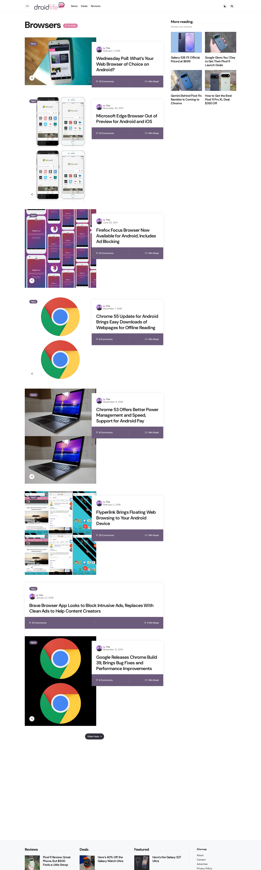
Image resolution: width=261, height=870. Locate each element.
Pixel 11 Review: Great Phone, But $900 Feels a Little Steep (56, 861)
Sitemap (202, 849)
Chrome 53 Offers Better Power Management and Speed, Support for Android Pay (127, 415)
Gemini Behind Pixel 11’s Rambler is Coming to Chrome (186, 99)
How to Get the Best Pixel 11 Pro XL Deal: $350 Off (218, 99)
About (200, 855)
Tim (108, 48)
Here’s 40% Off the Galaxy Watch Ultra (110, 859)
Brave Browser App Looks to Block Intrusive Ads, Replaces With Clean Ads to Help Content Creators (91, 608)
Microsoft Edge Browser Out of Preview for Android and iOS (126, 118)
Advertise (202, 864)
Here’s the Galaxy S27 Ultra (166, 859)
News (33, 44)
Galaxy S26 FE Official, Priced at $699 (185, 59)
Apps (33, 101)
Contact (201, 859)
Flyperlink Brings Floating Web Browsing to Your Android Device (126, 517)
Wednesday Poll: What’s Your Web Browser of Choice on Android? (124, 64)
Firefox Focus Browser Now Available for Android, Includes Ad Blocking (126, 235)
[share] (31, 78)
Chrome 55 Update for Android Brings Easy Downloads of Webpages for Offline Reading (127, 321)
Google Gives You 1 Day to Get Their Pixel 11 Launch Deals (220, 61)
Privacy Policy (204, 868)
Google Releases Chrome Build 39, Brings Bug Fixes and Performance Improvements (126, 662)
